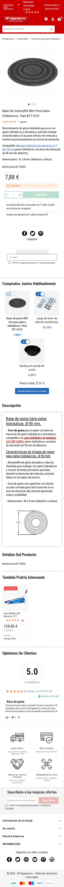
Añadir (41, 194)
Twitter (17, 859)
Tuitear (33, 233)
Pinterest (41, 233)
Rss (26, 859)
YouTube (34, 859)
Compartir (24, 233)
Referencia (8, 167)
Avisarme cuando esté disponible (32, 251)
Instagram (51, 859)
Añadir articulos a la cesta (32, 391)
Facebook (9, 859)
